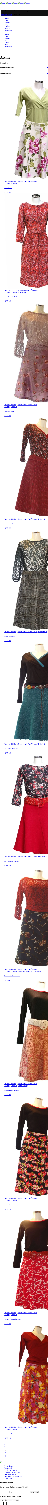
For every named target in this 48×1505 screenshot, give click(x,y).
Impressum (8, 1478)
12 (5, 1456)
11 (5, 1454)
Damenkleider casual (11, 290)
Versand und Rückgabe (12, 1472)
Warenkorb (8, 1468)
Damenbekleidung (10, 181)
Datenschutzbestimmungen (13, 1476)
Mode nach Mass (10, 1470)
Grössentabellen (10, 1474)
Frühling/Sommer (10, 183)
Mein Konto (8, 1466)
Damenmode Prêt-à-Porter (27, 181)
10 (5, 1452)
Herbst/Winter (22, 292)
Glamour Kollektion (25, 971)
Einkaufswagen (6, 15)
